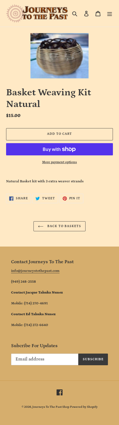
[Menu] (109, 13)
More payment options (59, 162)
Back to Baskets (63, 226)
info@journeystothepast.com (35, 271)
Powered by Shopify (84, 407)
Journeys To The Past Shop (50, 407)
